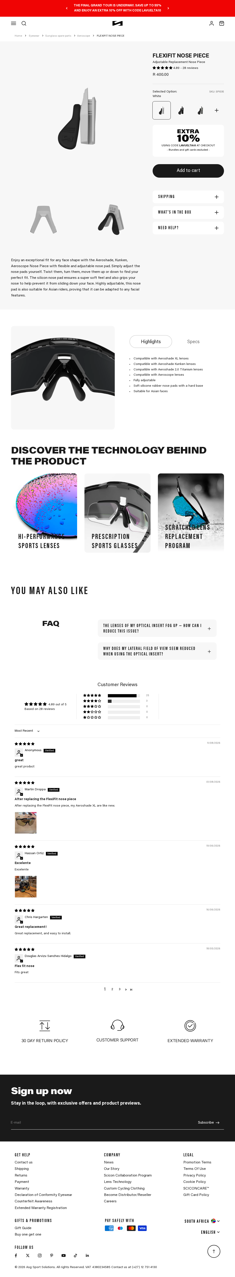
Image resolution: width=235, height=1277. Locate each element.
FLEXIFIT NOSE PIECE (110, 36)
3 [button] (119, 989)
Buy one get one (28, 1234)
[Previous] (66, 8)
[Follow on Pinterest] (51, 1255)
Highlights (151, 342)
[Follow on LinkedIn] (87, 1255)
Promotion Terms (197, 1162)
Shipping (22, 1169)
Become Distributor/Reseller (127, 1195)
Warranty (22, 1188)
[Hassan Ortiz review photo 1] (26, 887)
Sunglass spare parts (58, 36)
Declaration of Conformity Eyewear (43, 1195)
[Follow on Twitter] (27, 1255)
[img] (24, 744)
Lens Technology (117, 1182)
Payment (22, 1182)
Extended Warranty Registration (41, 1208)
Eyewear (34, 36)
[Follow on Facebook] (16, 1255)
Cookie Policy (194, 1182)
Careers (110, 1201)
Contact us (24, 1162)
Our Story (111, 1169)
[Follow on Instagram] (39, 1255)
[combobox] (202, 1221)
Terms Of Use (194, 1169)
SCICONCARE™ (196, 1188)
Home (18, 36)
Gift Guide (23, 1228)
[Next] (168, 8)
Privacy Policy (194, 1175)
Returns (21, 1175)
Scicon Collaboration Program (128, 1175)
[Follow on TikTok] (75, 1255)
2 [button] (112, 989)
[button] (163, 68)
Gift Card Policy (196, 1195)
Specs (193, 342)
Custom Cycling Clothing (124, 1188)
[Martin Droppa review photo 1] (26, 823)
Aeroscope (83, 36)
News (109, 1162)
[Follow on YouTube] (63, 1255)
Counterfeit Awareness (33, 1201)
